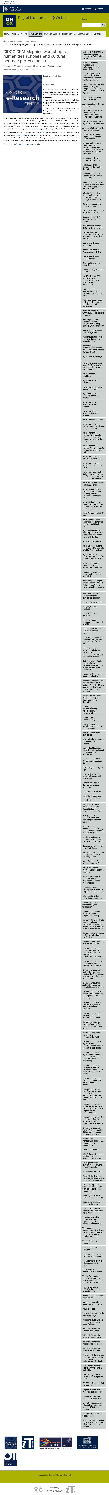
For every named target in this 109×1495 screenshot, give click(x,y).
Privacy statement (64, 1475)
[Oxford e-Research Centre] (10, 1442)
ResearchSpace (33, 129)
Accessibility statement (47, 1475)
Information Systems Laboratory (47, 132)
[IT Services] (28, 1442)
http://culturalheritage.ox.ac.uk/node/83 (27, 144)
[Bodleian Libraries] (87, 1442)
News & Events (15, 41)
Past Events (30, 41)
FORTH (39, 135)
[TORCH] (56, 1442)
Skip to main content (7, 3)
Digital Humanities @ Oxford (43, 17)
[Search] (103, 25)
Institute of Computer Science (26, 135)
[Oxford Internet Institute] (10, 1459)
